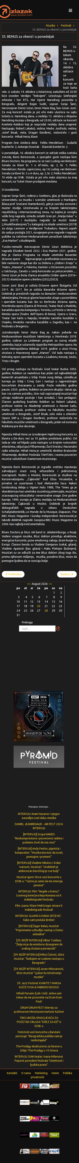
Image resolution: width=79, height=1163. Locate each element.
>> (50, 583)
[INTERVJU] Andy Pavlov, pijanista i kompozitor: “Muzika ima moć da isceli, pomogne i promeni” (39, 852)
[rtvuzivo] (54, 1151)
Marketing (41, 1073)
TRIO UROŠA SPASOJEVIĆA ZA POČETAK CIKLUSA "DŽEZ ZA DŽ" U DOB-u (39, 1022)
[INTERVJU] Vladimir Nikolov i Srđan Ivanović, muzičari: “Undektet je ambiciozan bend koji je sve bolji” (39, 867)
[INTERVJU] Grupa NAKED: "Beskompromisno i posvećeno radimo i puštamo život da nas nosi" (38, 838)
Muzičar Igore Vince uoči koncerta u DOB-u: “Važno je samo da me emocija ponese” (39, 881)
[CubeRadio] (54, 1118)
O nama (26, 1073)
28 (46, 610)
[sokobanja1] (35, 1134)
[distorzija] (44, 1085)
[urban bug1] (54, 1102)
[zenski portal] (44, 1118)
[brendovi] (35, 1102)
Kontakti (12, 1073)
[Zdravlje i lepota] (54, 1134)
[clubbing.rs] (54, 1085)
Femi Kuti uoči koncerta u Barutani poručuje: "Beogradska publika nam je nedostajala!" (39, 1036)
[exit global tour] (39, 717)
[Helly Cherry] (44, 1151)
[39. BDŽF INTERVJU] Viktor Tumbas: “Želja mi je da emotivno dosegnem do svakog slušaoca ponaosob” (39, 944)
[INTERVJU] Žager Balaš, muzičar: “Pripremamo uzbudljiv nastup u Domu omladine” (39, 930)
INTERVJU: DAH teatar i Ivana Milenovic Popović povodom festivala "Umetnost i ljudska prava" (39, 1060)
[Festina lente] (25, 1151)
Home (55, 1073)
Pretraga (27, 622)
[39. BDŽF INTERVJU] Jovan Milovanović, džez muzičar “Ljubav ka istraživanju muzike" (39, 973)
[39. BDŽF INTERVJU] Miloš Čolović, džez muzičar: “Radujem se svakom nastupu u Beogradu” (39, 958)
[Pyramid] (39, 756)
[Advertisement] (39, 659)
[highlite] (25, 1134)
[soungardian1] (25, 1118)
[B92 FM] (25, 1085)
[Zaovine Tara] (35, 1085)
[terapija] (25, 1102)
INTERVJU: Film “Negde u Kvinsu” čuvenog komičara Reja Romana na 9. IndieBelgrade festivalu (39, 895)
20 (38, 606)
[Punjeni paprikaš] (35, 1151)
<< (29, 583)
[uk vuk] (35, 1118)
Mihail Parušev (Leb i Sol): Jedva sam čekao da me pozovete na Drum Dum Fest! (39, 997)
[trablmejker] (44, 1102)
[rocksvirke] (44, 1134)
